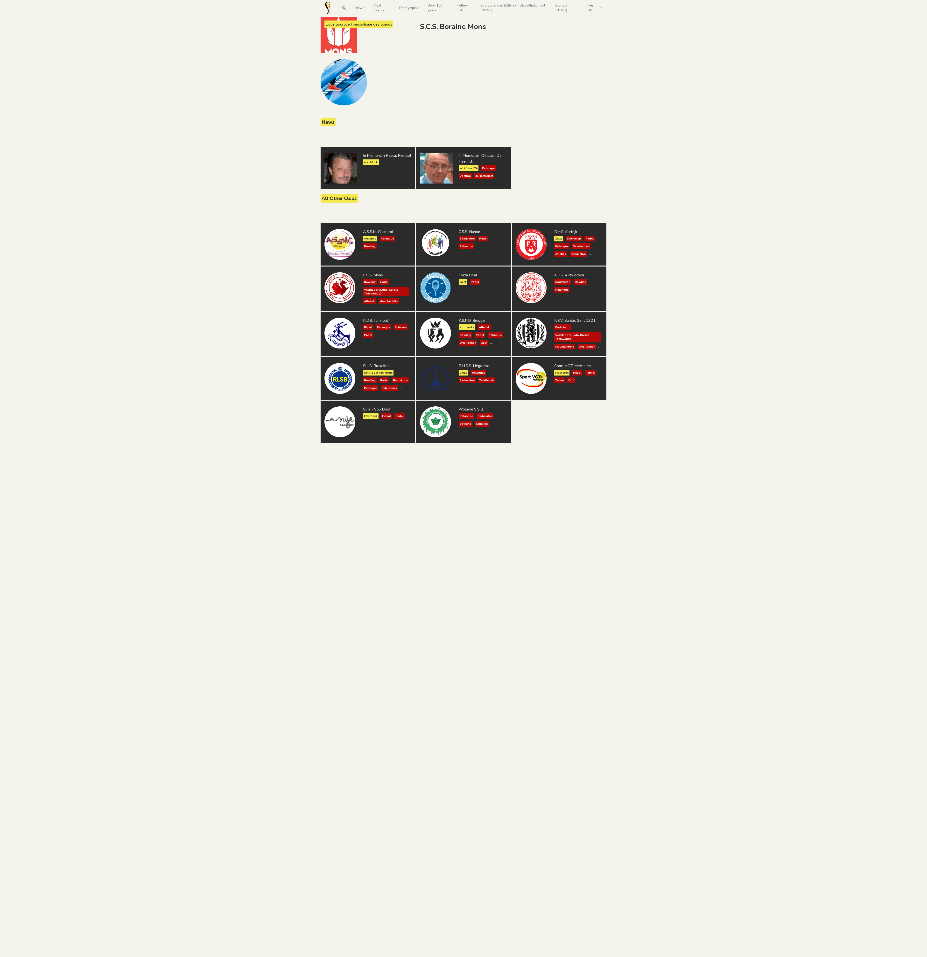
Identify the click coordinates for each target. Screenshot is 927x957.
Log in (590, 7)
